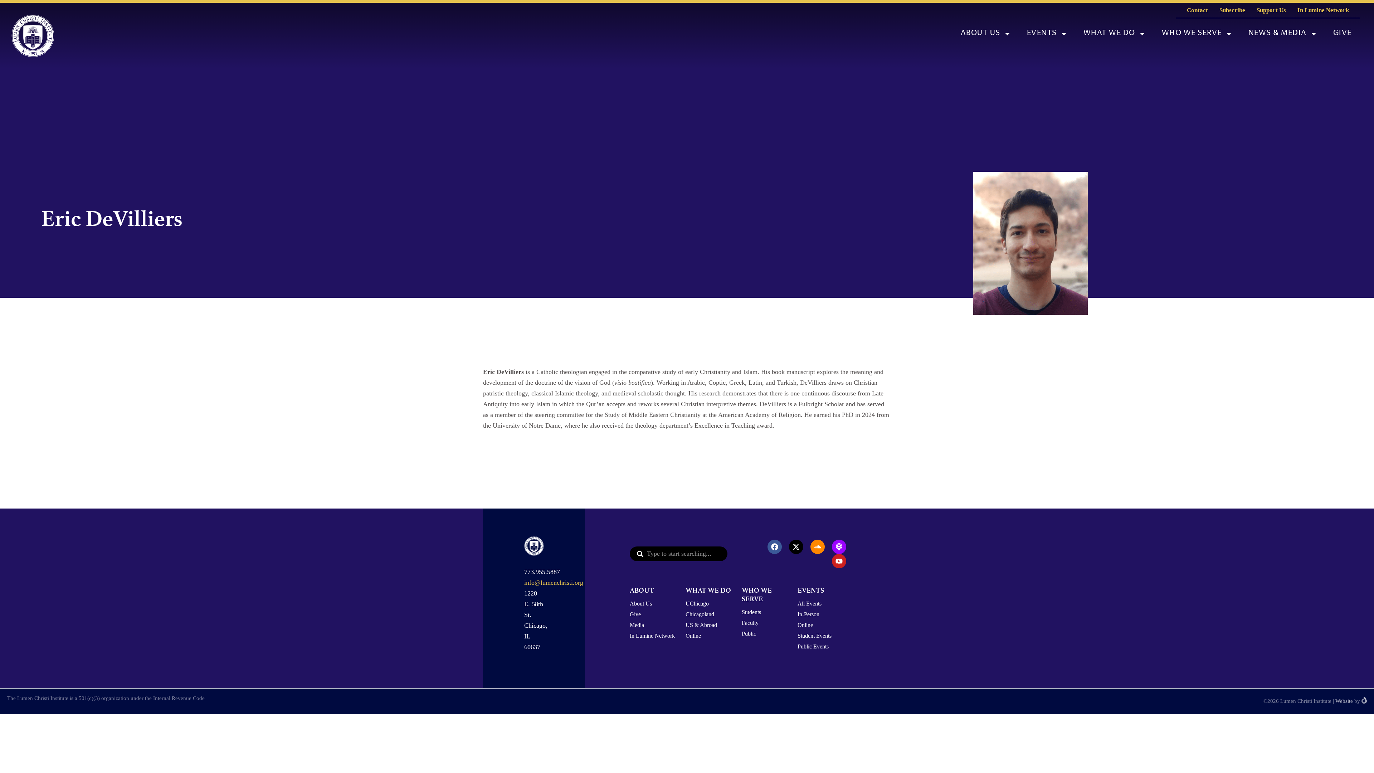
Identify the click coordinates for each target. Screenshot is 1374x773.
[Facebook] (775, 547)
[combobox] (678, 553)
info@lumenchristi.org (553, 582)
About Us (980, 33)
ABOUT (642, 590)
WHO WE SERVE (757, 594)
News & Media (1277, 33)
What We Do (1109, 33)
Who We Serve (1192, 33)
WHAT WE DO (708, 590)
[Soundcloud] (817, 547)
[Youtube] (839, 561)
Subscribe (1232, 10)
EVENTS (811, 590)
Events (1042, 33)
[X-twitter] (796, 547)
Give (1342, 33)
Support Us (1271, 10)
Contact (1197, 10)
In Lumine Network (1323, 10)
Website (1344, 701)
